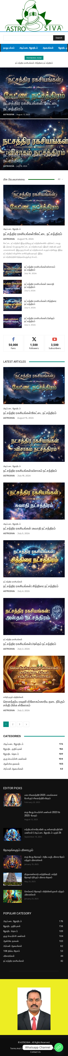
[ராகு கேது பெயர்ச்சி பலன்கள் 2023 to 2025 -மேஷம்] (12, 817)
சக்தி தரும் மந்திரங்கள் (13, 697)
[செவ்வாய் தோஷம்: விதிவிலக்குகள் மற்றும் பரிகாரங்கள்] (12, 896)
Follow (34, 337)
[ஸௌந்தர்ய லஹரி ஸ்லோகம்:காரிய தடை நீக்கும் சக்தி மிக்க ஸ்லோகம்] (34, 674)
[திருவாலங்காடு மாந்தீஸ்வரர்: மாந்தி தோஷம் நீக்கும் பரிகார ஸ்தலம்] (12, 879)
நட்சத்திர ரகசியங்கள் (12, 582)
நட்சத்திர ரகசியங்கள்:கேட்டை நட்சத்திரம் (32, 234)
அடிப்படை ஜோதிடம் (10, 98)
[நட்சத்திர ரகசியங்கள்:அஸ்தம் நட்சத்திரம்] (12, 321)
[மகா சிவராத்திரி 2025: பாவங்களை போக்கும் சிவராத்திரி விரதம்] (12, 799)
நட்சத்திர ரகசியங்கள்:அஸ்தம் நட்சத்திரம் (29, 644)
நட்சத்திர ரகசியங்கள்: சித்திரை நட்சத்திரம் (34, 63)
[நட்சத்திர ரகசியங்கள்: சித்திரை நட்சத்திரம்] (12, 304)
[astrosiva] (34, 15)
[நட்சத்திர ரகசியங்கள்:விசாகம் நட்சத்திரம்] (34, 144)
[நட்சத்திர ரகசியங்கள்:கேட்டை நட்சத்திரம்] (34, 93)
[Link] (58, 1047)
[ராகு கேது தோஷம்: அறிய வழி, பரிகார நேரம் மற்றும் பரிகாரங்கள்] (12, 861)
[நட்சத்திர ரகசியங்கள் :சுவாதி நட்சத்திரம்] (12, 287)
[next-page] (26, 724)
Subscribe (55, 337)
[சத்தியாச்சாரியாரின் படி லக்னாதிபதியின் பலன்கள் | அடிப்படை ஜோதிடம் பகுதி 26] (12, 834)
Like (13, 337)
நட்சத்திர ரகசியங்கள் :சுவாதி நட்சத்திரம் (29, 528)
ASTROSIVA (9, 239)
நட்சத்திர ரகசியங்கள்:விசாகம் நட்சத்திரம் (30, 471)
